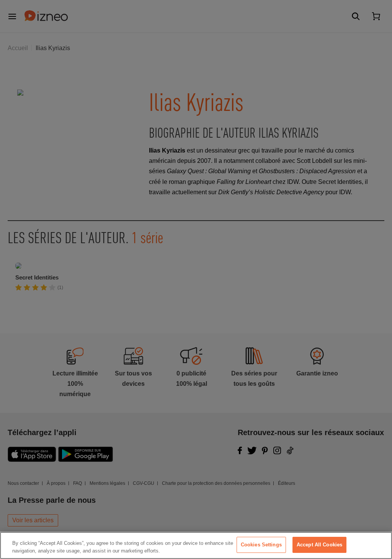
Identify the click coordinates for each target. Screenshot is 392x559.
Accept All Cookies (319, 545)
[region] (196, 545)
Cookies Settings (261, 545)
